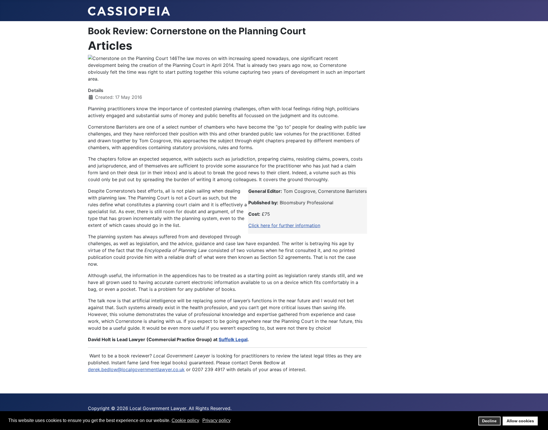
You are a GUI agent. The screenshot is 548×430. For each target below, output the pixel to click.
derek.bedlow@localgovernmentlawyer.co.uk (136, 369)
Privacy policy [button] (216, 420)
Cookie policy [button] (185, 420)
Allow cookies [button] (520, 421)
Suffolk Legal (233, 339)
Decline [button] (489, 421)
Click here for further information (284, 225)
